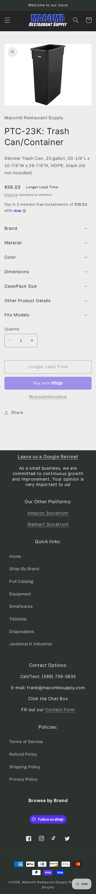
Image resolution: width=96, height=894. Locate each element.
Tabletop (18, 619)
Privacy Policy (23, 779)
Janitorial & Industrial (30, 644)
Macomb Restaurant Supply (45, 882)
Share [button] (17, 412)
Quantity (12, 329)
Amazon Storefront (48, 513)
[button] (7, 20)
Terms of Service (26, 742)
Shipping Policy (24, 767)
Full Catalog (21, 581)
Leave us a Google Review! (48, 456)
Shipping (10, 194)
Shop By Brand (24, 569)
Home (15, 556)
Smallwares (21, 606)
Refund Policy (23, 754)
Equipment (20, 594)
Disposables (21, 631)
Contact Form (60, 709)
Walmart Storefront (48, 524)
